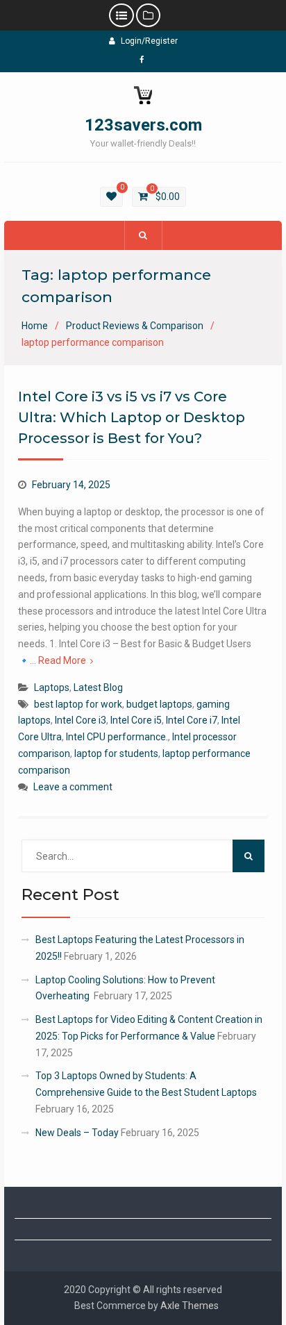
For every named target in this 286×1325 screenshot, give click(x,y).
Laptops (51, 687)
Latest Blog (98, 687)
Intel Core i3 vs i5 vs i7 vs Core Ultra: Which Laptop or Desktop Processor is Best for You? (131, 417)
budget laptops (159, 704)
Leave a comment (72, 786)
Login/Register (149, 41)
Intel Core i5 (136, 720)
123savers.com (143, 125)
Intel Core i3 (80, 720)
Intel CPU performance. (117, 736)
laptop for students (116, 753)
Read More (62, 660)
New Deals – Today (77, 1132)
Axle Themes (189, 1305)
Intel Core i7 (191, 720)
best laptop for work (78, 704)
